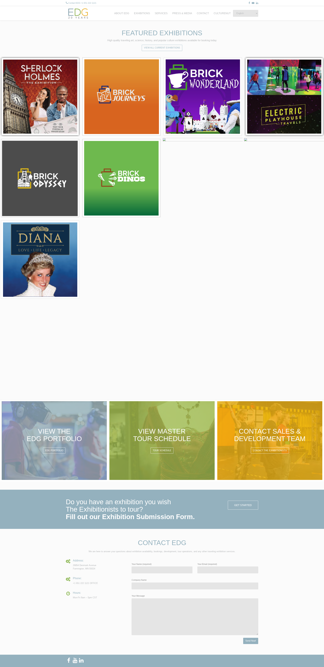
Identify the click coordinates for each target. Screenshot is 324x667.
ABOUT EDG (121, 13)
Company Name (139, 580)
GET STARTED (243, 505)
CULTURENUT (222, 13)
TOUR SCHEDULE (162, 450)
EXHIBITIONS (142, 13)
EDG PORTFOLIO (54, 450)
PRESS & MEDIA (182, 13)
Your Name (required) (142, 564)
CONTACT (203, 13)
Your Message (138, 596)
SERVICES (161, 13)
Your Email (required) (207, 564)
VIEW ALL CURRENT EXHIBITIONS (162, 47)
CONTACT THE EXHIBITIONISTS (270, 450)
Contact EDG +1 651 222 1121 (82, 3)
